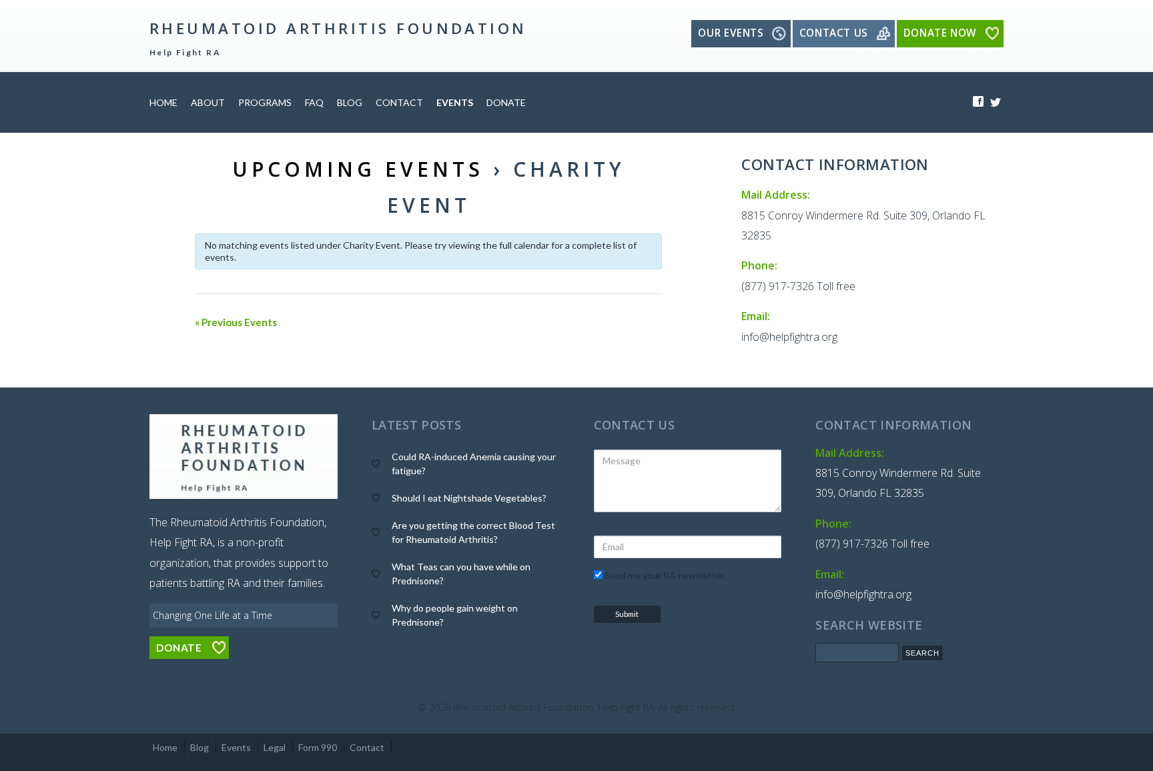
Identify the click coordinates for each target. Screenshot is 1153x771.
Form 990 (317, 747)
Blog (349, 102)
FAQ (314, 102)
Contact (399, 102)
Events (454, 102)
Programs (265, 102)
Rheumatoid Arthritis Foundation (338, 28)
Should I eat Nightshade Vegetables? (469, 498)
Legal (275, 747)
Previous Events (236, 322)
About (208, 102)
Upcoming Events (358, 169)
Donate (506, 102)
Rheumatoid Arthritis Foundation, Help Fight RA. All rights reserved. (594, 707)
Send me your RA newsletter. (664, 575)
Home (163, 102)
